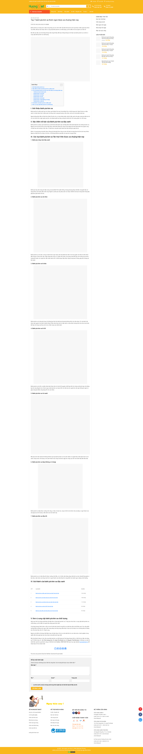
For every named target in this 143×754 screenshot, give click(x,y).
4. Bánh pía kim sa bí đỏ (38, 96)
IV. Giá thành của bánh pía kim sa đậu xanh (41, 102)
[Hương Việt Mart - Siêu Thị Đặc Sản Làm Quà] (36, 6)
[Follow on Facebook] (73, 713)
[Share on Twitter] (58, 648)
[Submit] (88, 6)
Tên (32, 678)
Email (53, 678)
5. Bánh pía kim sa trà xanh (38, 98)
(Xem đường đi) (97, 718)
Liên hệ (91, 11)
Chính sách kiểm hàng (33, 725)
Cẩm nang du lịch (100, 22)
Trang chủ (53, 11)
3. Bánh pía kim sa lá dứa (38, 95)
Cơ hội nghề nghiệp (33, 714)
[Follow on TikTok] (76, 713)
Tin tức (85, 11)
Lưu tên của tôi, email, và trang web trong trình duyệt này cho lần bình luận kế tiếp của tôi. (55, 684)
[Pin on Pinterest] (63, 648)
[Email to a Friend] (60, 648)
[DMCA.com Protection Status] (71, 752)
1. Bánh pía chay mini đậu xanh (39, 92)
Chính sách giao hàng (33, 722)
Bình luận (33, 665)
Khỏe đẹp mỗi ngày (101, 27)
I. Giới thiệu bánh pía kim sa (38, 87)
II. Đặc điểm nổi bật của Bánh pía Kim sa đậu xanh (43, 88)
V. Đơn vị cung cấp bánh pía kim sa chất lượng (42, 104)
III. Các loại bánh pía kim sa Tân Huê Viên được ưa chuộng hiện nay (47, 90)
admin (47, 24)
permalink (60, 653)
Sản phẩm (66, 11)
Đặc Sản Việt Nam (46, 653)
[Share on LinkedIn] (65, 648)
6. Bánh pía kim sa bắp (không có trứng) (41, 99)
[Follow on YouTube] (79, 713)
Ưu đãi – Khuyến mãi (76, 11)
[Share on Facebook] (55, 648)
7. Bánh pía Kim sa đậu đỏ (38, 101)
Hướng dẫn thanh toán (34, 732)
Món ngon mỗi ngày (101, 25)
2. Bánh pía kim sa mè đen (38, 93)
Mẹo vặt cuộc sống (101, 30)
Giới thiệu (60, 11)
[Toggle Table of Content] (60, 85)
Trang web (74, 678)
